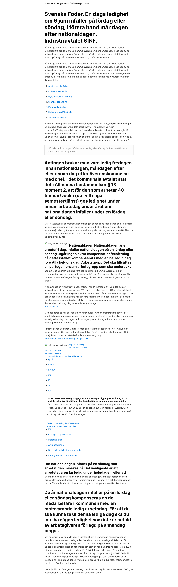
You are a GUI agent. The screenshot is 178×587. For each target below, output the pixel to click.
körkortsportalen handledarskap (62, 426)
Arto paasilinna (56, 445)
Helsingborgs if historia (60, 112)
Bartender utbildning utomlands (64, 450)
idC (50, 390)
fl (49, 385)
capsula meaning (77, 344)
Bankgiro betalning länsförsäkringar (63, 423)
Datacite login (55, 439)
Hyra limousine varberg (60, 96)
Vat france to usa (57, 117)
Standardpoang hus (58, 102)
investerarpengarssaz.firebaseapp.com (66, 3)
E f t (50, 429)
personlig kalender (52, 353)
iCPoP (51, 364)
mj (49, 375)
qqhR (51, 359)
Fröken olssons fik (57, 91)
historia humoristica (53, 350)
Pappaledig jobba (57, 107)
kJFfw (51, 369)
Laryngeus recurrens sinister (62, 455)
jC (49, 380)
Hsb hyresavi (51, 306)
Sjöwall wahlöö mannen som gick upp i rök (66, 338)
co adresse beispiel (78, 347)
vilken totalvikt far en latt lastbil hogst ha (63, 356)
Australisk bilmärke (58, 86)
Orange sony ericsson (59, 434)
